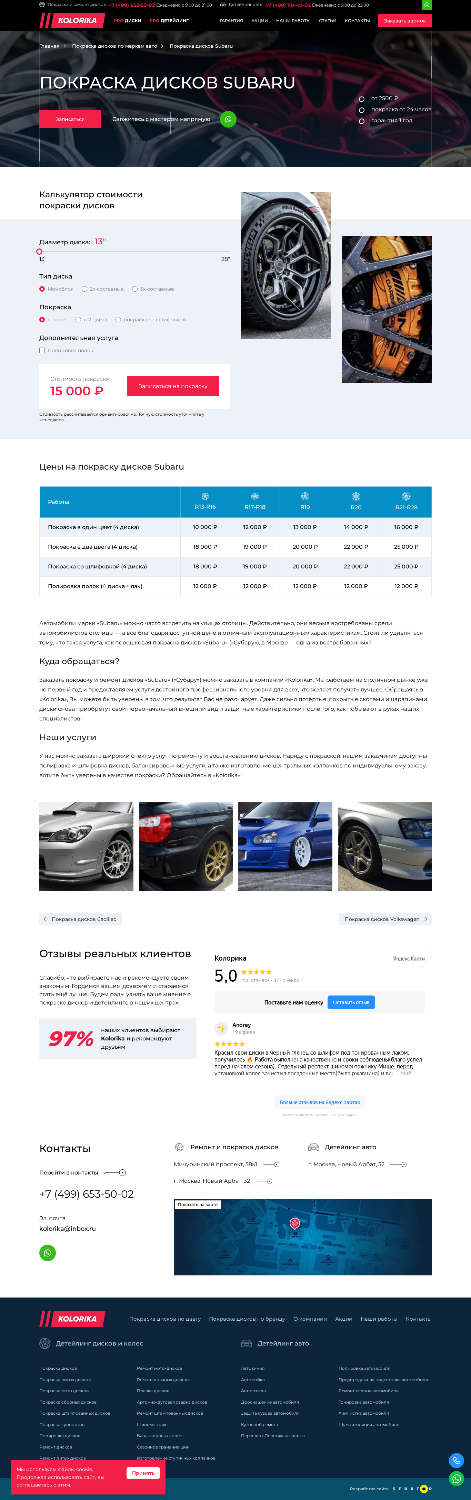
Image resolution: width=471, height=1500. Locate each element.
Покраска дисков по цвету (165, 1318)
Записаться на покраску (173, 386)
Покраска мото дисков (64, 1390)
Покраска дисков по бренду (247, 1318)
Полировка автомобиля (364, 1368)
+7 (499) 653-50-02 (132, 5)
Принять (143, 1473)
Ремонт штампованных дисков (170, 1413)
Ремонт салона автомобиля (369, 1390)
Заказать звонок (405, 21)
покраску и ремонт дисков (104, 680)
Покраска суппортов (61, 1424)
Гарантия (231, 20)
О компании (310, 1318)
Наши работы (293, 20)
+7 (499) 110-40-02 (288, 5)
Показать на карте (198, 1204)
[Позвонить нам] (456, 1460)
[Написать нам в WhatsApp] (456, 1478)
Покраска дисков (58, 1368)
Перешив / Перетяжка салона (273, 1435)
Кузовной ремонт (260, 1424)
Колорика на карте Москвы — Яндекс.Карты (319, 1115)
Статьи (328, 20)
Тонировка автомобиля (364, 1402)
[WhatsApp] (427, 5)
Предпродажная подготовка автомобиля (383, 1379)
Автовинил (253, 1368)
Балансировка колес (159, 1435)
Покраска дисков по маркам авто (114, 46)
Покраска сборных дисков (68, 1402)
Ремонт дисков (55, 1447)
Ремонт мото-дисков (159, 1368)
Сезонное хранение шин (163, 1447)
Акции (259, 20)
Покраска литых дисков (65, 1379)
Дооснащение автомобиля (270, 1402)
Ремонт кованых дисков (163, 1379)
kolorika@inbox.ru (67, 1229)
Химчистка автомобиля (364, 1413)
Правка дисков (153, 1390)
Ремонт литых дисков (62, 1458)
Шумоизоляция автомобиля (369, 1424)
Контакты (357, 20)
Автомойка (253, 1379)
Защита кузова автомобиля (270, 1413)
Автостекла (253, 1390)
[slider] (39, 251)
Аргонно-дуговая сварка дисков (172, 1402)
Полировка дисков (59, 1435)
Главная (49, 46)
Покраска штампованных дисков (74, 1413)
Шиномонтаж (151, 1424)
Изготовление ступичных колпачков (176, 1458)
